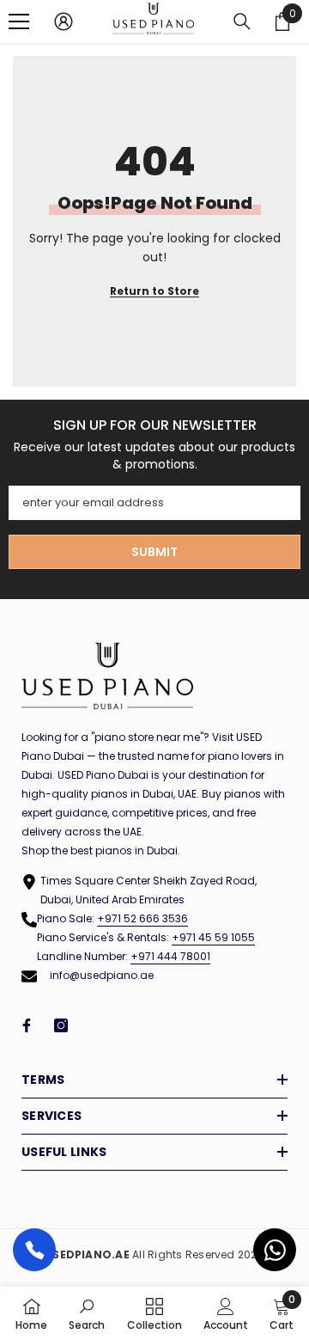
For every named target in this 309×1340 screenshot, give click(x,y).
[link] (86, 1313)
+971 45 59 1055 (213, 937)
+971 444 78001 (170, 956)
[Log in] (63, 21)
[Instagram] (61, 1025)
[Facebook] (26, 1025)
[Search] (242, 21)
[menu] (19, 21)
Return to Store (154, 291)
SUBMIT (154, 551)
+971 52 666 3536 (142, 918)
